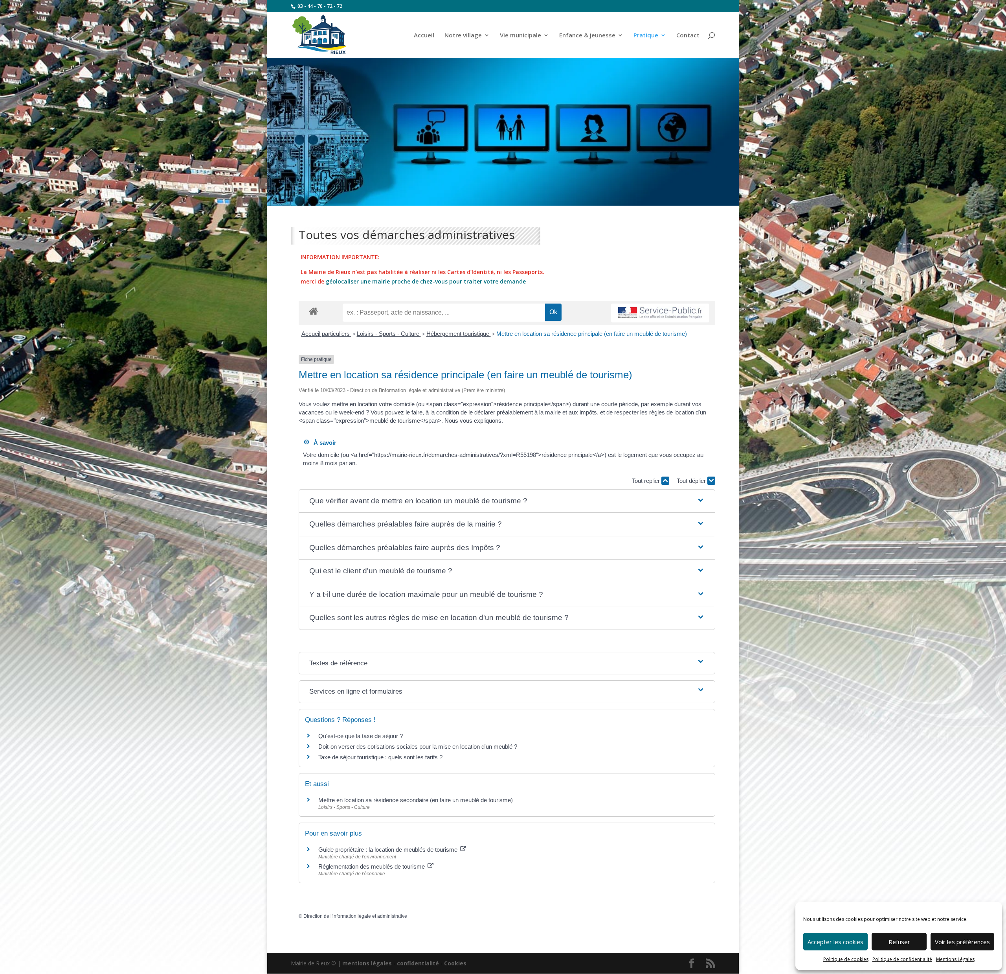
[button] (507, 501)
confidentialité (418, 963)
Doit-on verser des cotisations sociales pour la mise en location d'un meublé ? (417, 746)
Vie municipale (520, 35)
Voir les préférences (962, 942)
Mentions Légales (955, 959)
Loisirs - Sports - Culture (389, 333)
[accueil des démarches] (313, 311)
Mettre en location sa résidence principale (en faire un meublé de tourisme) (591, 333)
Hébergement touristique (458, 333)
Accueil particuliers (326, 333)
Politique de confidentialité (902, 959)
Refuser (899, 942)
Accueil (424, 35)
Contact (687, 35)
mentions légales (367, 963)
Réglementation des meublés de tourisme (372, 866)
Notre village (463, 35)
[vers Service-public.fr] (660, 313)
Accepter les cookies (835, 942)
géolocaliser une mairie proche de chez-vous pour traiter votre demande (426, 281)
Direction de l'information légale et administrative (355, 916)
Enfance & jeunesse (587, 35)
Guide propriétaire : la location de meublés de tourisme (388, 849)
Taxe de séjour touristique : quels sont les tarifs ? (380, 757)
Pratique (645, 35)
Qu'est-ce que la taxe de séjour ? (360, 736)
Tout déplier (692, 480)
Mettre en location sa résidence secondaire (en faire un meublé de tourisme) (415, 800)
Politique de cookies (845, 959)
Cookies (455, 963)
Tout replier (646, 480)
